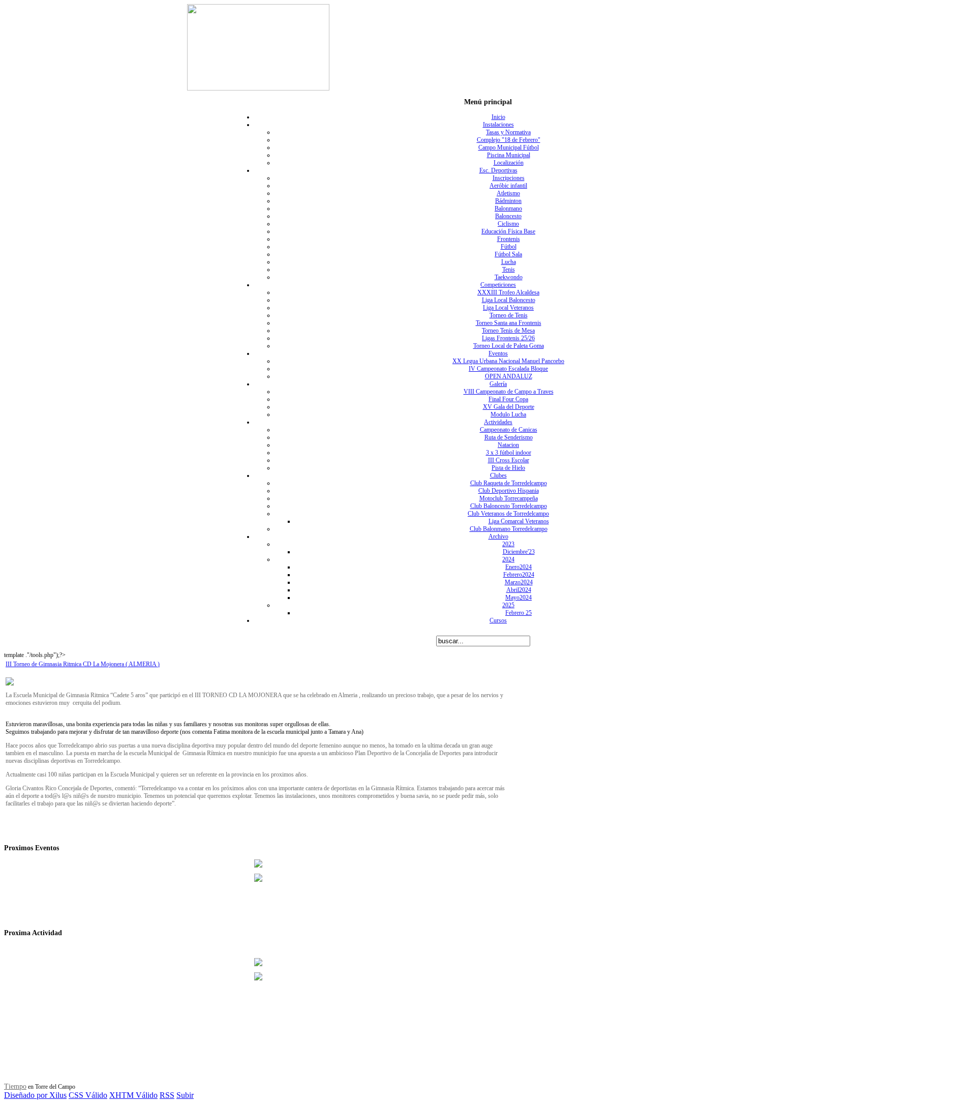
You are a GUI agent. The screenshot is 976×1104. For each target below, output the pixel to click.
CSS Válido (88, 1095)
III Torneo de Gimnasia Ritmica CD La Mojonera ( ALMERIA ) (83, 664)
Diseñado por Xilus (35, 1095)
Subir (185, 1095)
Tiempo (15, 1086)
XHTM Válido (133, 1095)
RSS (167, 1095)
